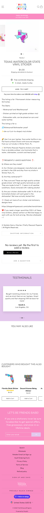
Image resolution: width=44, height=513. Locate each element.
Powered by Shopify (22, 511)
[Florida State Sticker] (10, 378)
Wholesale (22, 451)
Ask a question (22, 261)
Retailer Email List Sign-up (22, 454)
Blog (22, 468)
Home (21, 58)
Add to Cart (10, 398)
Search (22, 448)
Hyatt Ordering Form (22, 458)
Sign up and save (21, 477)
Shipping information (22, 233)
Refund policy (22, 471)
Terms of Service (22, 465)
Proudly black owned (22, 491)
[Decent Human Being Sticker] (28, 378)
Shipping (14, 72)
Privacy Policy (22, 461)
